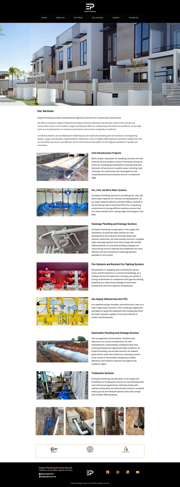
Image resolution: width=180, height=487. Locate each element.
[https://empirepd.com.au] (90, 6)
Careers (115, 17)
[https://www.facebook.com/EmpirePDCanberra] (108, 472)
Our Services (97, 17)
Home (44, 17)
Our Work (78, 17)
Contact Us (133, 17)
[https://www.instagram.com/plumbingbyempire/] (118, 472)
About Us (60, 17)
